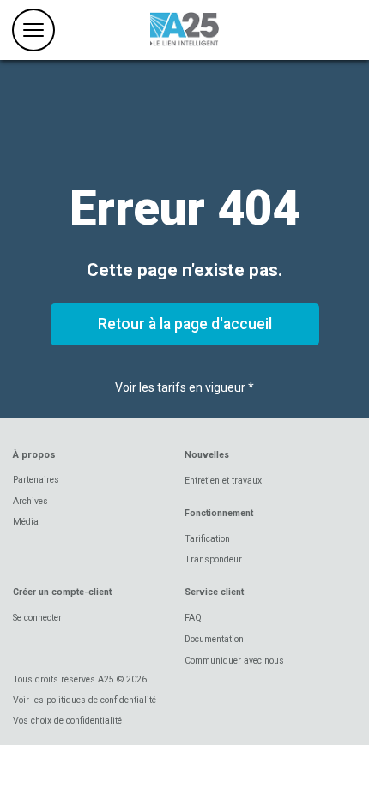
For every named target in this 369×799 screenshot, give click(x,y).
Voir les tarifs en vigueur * (184, 387)
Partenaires (36, 479)
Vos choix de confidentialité (67, 720)
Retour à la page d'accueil (185, 324)
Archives (30, 501)
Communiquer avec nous (234, 660)
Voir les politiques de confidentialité (84, 700)
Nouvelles (206, 454)
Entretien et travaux (223, 480)
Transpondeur (213, 559)
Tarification (207, 538)
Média (26, 521)
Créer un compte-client (62, 592)
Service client (214, 592)
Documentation (214, 639)
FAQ (193, 617)
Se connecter (37, 617)
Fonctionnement (218, 513)
